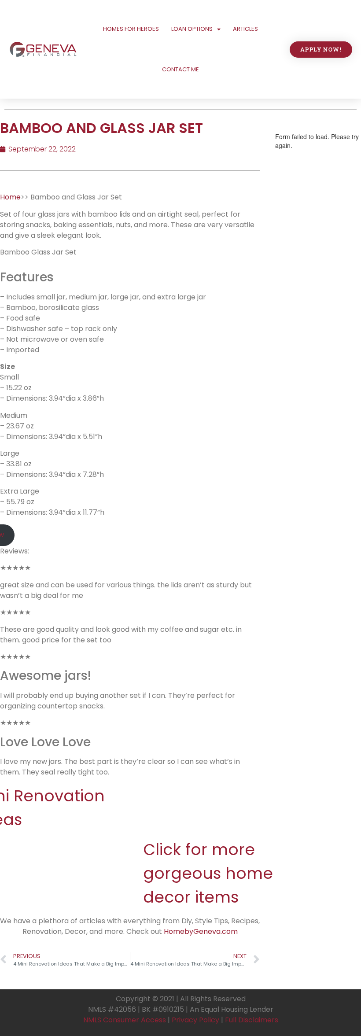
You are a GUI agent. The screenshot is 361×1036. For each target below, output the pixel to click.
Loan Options (192, 29)
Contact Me (180, 69)
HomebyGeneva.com (201, 931)
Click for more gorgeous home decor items (208, 873)
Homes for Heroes (131, 29)
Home (10, 197)
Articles (245, 29)
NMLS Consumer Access (124, 1020)
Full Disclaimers (251, 1020)
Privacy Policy (195, 1020)
